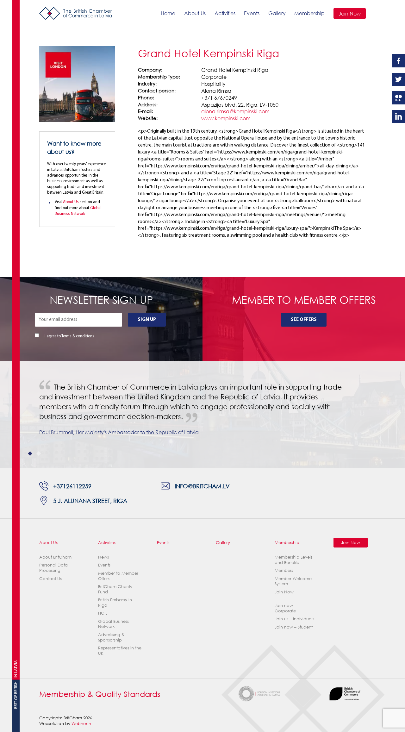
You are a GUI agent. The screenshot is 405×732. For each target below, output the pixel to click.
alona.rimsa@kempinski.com (235, 111)
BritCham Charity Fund (115, 589)
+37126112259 (72, 486)
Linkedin (398, 116)
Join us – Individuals (294, 618)
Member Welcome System (293, 581)
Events (251, 13)
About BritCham (55, 557)
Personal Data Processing (53, 567)
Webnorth (81, 723)
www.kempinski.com (226, 118)
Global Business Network (113, 624)
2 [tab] (38, 453)
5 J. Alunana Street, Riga (90, 500)
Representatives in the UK (119, 650)
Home (168, 13)
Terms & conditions (77, 336)
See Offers (304, 319)
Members (284, 570)
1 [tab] (30, 453)
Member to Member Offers (118, 576)
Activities (225, 13)
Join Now (350, 13)
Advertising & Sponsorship (111, 637)
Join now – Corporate (285, 608)
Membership (309, 13)
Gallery (277, 13)
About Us (195, 13)
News (103, 557)
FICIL (102, 613)
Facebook (398, 60)
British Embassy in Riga (115, 602)
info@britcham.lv (202, 486)
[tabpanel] (202, 409)
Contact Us (50, 578)
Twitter (398, 79)
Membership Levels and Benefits (293, 559)
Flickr (398, 97)
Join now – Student (294, 626)
